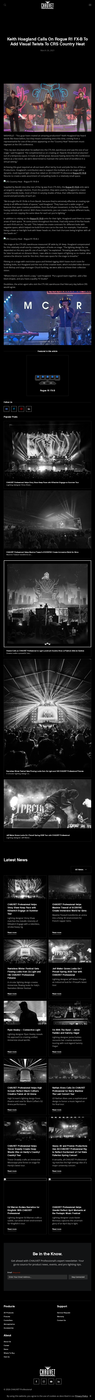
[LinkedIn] (58, 1381)
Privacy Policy (81, 1396)
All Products (8, 1313)
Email (13, 1272)
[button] (5, 5)
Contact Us (61, 1320)
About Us (7, 1342)
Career (6, 1345)
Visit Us (7, 1357)
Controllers (8, 1320)
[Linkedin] (29, 409)
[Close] (90, 1396)
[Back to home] (47, 5)
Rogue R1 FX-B (79, 173)
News (6, 1349)
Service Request (63, 1313)
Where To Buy (9, 1353)
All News (79, 869)
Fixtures (7, 1317)
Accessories (8, 1328)
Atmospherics (9, 1324)
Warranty (60, 1317)
